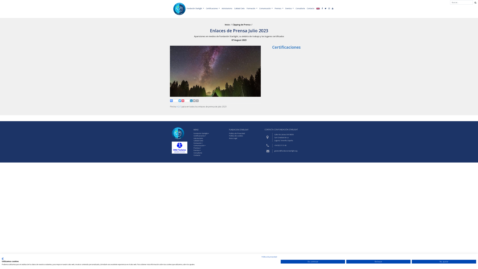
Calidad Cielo (239, 8)
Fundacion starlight (238, 129)
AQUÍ (178, 106)
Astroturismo (227, 8)
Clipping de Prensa (241, 24)
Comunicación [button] (265, 8)
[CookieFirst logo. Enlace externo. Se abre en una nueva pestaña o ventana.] (3, 259)
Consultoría (300, 8)
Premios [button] (278, 8)
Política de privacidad (269, 257)
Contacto (310, 8)
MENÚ (196, 129)
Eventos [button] (288, 8)
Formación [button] (251, 8)
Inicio (227, 24)
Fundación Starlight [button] (195, 8)
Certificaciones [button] (212, 8)
